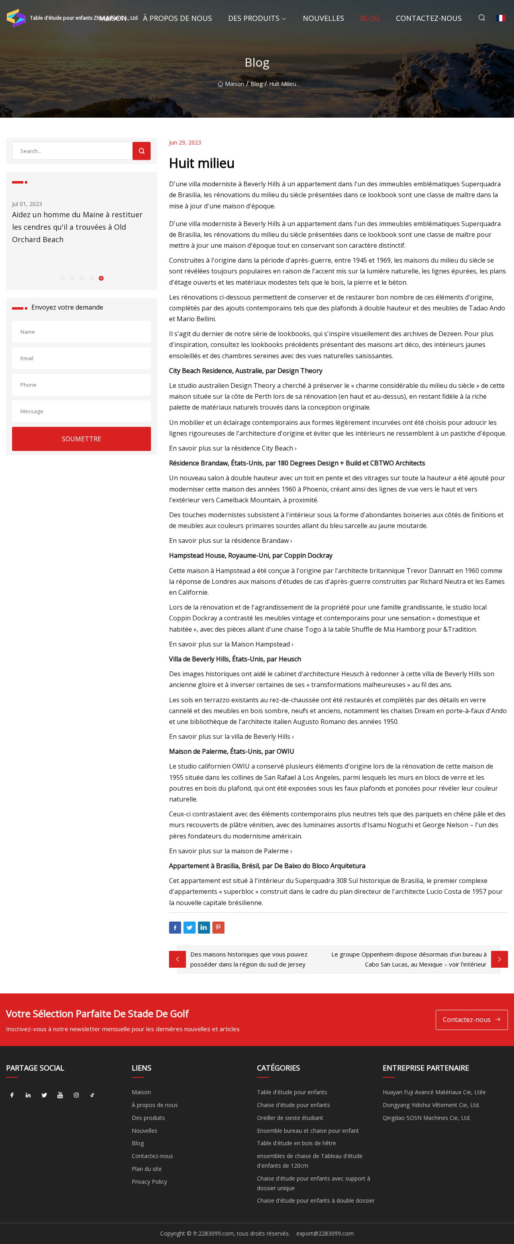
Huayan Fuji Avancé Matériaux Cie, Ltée (434, 1092)
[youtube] (60, 1095)
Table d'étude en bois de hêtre (296, 1143)
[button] (62, 278)
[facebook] (12, 1095)
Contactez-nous (429, 18)
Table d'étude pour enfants (292, 1092)
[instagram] (76, 1095)
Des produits (253, 18)
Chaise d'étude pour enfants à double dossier (316, 1200)
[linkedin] (28, 1095)
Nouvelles (323, 18)
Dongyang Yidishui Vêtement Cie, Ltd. (431, 1105)
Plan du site (147, 1169)
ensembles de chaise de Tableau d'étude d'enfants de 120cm (310, 1160)
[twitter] (44, 1095)
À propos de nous (177, 18)
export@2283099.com (325, 1233)
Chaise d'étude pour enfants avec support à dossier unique (313, 1183)
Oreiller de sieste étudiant (290, 1118)
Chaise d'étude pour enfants (293, 1105)
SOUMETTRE (81, 438)
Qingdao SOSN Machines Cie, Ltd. (427, 1118)
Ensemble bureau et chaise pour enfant (308, 1130)
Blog (370, 18)
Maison (113, 18)
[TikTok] (92, 1095)
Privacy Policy (149, 1181)
